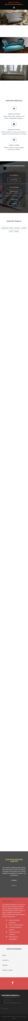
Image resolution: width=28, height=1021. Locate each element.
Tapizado (16, 231)
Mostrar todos (5, 228)
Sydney (14, 1018)
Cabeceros (17, 228)
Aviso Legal (4, 1008)
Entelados (24, 228)
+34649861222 (14, 191)
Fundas (11, 231)
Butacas (11, 228)
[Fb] (12, 983)
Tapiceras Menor (14, 2)
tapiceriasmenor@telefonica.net (12, 1003)
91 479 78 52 (6, 35)
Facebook (14, 203)
